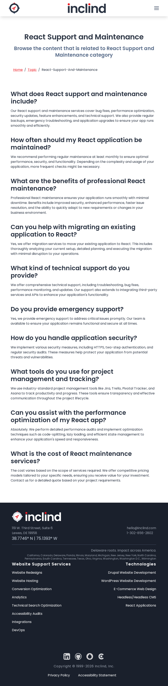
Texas (80, 558)
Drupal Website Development (132, 572)
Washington (110, 558)
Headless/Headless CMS (136, 597)
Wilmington (149, 558)
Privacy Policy (59, 675)
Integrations (22, 621)
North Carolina (146, 555)
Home (18, 69)
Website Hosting (25, 580)
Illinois (80, 555)
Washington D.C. (130, 558)
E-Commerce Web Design (135, 589)
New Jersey (118, 555)
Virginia (97, 558)
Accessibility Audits (27, 613)
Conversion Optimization (32, 589)
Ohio (88, 558)
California (33, 555)
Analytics (19, 597)
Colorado (47, 555)
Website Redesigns (27, 572)
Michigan (104, 555)
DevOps (18, 630)
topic (32, 69)
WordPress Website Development (128, 580)
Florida (70, 555)
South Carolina (52, 558)
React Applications (141, 605)
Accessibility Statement (97, 675)
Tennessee (69, 558)
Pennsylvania (33, 558)
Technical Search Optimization (36, 605)
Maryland (91, 555)
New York (131, 555)
